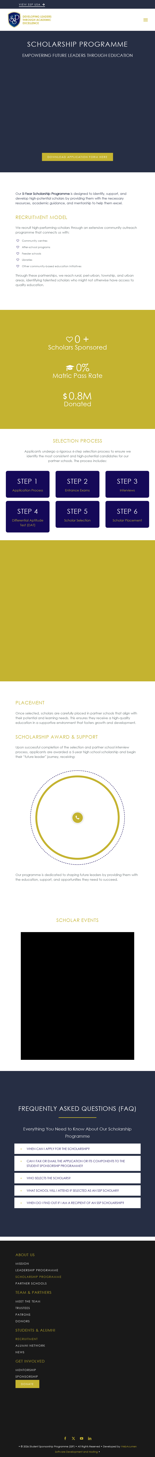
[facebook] (65, 1438)
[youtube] (81, 1438)
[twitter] (73, 1438)
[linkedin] (90, 1438)
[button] (77, 1149)
